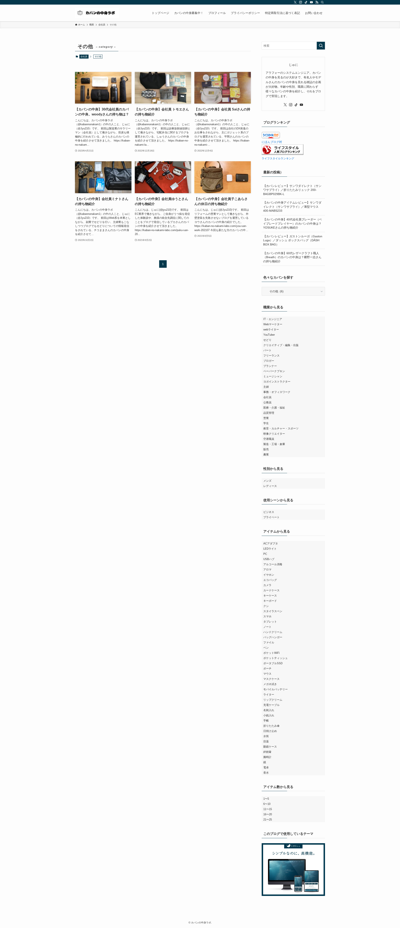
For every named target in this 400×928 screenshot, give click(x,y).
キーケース (270, 595)
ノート (267, 626)
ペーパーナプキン (274, 371)
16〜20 (267, 814)
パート (267, 350)
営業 (266, 418)
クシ (266, 606)
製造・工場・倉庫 (274, 444)
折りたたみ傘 (271, 725)
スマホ (267, 616)
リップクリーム (272, 699)
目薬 (266, 741)
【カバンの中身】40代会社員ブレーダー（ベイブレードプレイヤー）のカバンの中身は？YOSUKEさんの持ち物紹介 (292, 223)
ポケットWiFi (271, 652)
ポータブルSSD (272, 663)
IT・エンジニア (272, 319)
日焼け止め (270, 731)
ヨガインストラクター (276, 381)
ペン (266, 647)
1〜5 (266, 798)
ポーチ (267, 668)
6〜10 (266, 803)
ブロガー (268, 360)
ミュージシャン (272, 376)
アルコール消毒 (272, 564)
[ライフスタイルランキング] (282, 153)
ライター (268, 694)
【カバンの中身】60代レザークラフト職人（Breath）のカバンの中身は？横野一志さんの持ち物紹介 (292, 257)
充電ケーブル (271, 705)
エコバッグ (270, 580)
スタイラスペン (272, 611)
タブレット (270, 621)
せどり (267, 339)
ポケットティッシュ (275, 658)
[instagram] (300, 2)
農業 (266, 454)
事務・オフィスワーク (276, 392)
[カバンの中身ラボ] (97, 13)
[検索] (322, 2)
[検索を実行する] (321, 46)
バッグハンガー (272, 637)
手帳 (266, 720)
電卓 (266, 767)
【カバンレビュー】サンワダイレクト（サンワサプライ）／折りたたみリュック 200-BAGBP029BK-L (292, 190)
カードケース (271, 590)
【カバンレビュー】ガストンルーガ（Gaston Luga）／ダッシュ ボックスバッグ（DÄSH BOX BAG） (292, 240)
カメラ (267, 585)
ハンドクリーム (272, 632)
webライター (271, 329)
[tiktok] (306, 2)
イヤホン (268, 574)
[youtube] (311, 2)
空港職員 (268, 438)
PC (265, 553)
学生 (266, 423)
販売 (266, 449)
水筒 (266, 736)
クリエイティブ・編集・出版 (281, 345)
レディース (270, 486)
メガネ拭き (270, 684)
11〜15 (267, 809)
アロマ (267, 569)
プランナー (270, 366)
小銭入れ (268, 715)
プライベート (271, 517)
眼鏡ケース (270, 746)
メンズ (267, 480)
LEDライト (270, 548)
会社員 (83, 56)
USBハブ (268, 559)
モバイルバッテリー (275, 689)
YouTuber (269, 334)
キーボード (270, 600)
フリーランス (271, 355)
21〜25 (267, 819)
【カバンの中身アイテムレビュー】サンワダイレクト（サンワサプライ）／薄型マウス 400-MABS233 (292, 206)
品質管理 (268, 412)
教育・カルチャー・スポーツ (281, 428)
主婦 (266, 386)
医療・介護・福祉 (274, 407)
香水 (266, 772)
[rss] (317, 2)
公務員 (267, 402)
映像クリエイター (274, 433)
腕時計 (267, 757)
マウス (267, 673)
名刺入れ (268, 710)
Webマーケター (272, 324)
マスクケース (271, 678)
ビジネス (268, 512)
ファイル (268, 642)
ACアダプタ (270, 543)
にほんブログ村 (272, 142)
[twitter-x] (295, 2)
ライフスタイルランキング (278, 158)
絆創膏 (267, 751)
